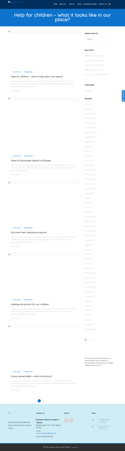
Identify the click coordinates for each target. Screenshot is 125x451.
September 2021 (90, 296)
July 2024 (88, 146)
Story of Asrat (90, 60)
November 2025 (90, 123)
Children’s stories (90, 4)
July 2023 (88, 198)
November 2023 (90, 179)
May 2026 (88, 109)
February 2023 (90, 217)
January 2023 (90, 221)
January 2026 (90, 114)
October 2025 (90, 128)
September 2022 (91, 240)
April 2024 (88, 156)
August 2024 (89, 142)
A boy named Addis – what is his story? (31, 376)
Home (55, 4)
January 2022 (90, 278)
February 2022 (90, 273)
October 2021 (89, 292)
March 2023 (89, 212)
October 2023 (90, 184)
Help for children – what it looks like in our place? (37, 76)
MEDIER (80, 447)
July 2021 (88, 306)
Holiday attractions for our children (30, 304)
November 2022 (90, 231)
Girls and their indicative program (29, 232)
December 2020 (90, 329)
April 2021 (88, 320)
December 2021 (90, 282)
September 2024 (90, 137)
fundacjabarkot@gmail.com (46, 433)
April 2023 (88, 207)
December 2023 (90, 174)
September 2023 (91, 189)
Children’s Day (90, 65)
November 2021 (90, 287)
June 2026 (88, 104)
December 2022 (90, 226)
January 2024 (90, 170)
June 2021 (88, 310)
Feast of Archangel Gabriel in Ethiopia (31, 160)
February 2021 (90, 325)
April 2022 (88, 264)
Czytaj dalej (15, 90)
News (80, 4)
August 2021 (89, 301)
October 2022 (90, 235)
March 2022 (89, 268)
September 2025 (91, 132)
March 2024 (89, 160)
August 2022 (89, 245)
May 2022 (88, 259)
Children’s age (90, 56)
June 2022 (88, 254)
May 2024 (88, 151)
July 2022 (88, 250)
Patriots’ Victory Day (92, 74)
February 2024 (90, 165)
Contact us (103, 4)
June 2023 (88, 203)
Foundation (28, 72)
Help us (72, 4)
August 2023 (89, 193)
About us (62, 4)
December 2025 (90, 118)
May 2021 (88, 315)
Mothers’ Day (89, 70)
